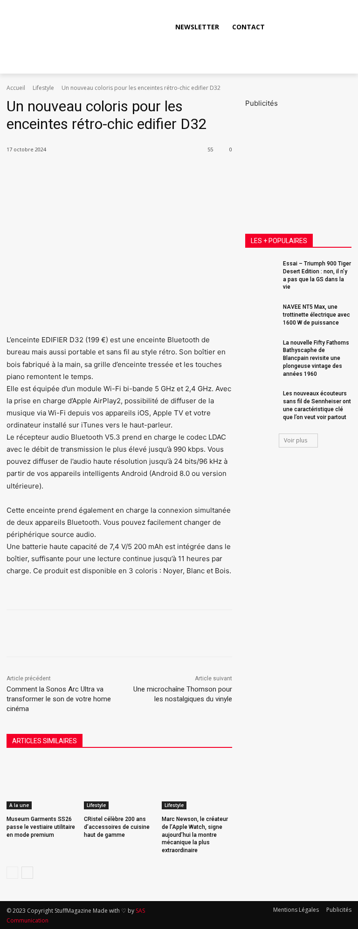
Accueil (16, 88)
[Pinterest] (123, 173)
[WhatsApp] (144, 173)
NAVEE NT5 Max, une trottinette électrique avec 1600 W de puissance (316, 315)
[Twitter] (322, 27)
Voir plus (295, 440)
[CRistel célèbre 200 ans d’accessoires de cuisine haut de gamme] (119, 784)
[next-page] (27, 873)
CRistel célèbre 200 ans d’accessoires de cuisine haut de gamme (117, 827)
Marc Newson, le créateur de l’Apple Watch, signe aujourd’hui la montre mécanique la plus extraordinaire (195, 835)
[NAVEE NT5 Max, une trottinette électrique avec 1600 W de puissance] (261, 314)
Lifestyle (43, 88)
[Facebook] (280, 27)
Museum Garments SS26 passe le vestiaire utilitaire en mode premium (41, 827)
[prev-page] (12, 873)
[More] (166, 173)
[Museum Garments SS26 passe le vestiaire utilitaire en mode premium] (42, 784)
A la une (19, 805)
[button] (341, 26)
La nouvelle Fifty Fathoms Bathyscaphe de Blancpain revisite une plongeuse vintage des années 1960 (316, 358)
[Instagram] (301, 27)
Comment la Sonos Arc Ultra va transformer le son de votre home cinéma (59, 699)
